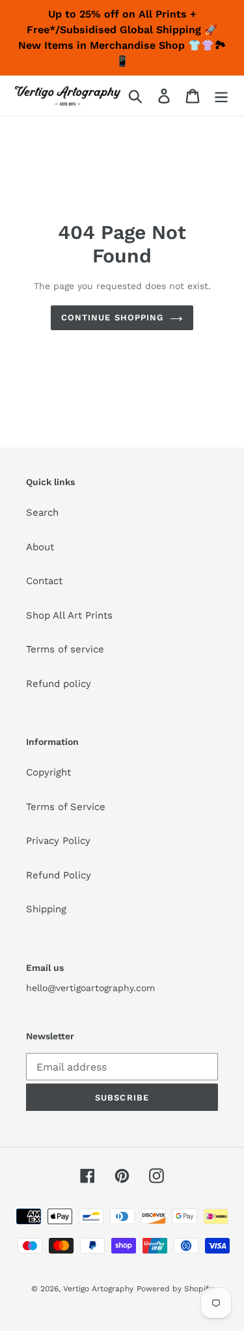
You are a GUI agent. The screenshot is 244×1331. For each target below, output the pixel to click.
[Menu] (221, 95)
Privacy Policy (58, 841)
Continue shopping (112, 317)
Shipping (46, 909)
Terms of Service (65, 807)
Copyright (48, 772)
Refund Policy (58, 875)
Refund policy (58, 684)
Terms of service (65, 649)
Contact (44, 581)
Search (42, 512)
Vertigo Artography (98, 1288)
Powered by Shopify (175, 1288)
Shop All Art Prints (69, 615)
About (40, 547)
